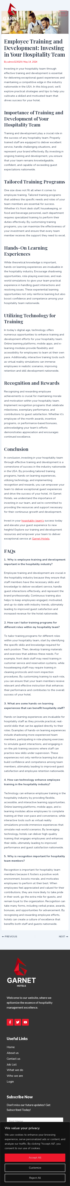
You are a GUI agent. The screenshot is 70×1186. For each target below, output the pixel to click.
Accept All (35, 1157)
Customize (35, 1168)
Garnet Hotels (40, 538)
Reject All (35, 1178)
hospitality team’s (32, 520)
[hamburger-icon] (63, 13)
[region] (35, 1154)
